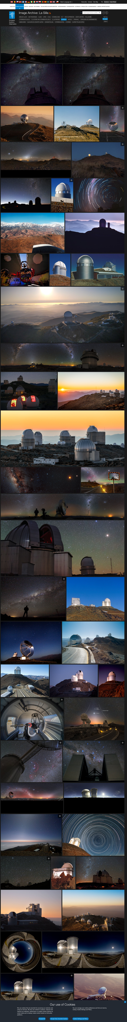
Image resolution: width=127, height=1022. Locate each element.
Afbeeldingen (20, 6)
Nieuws (31, 6)
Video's (26, 6)
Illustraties (56, 19)
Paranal (76, 19)
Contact (90, 2)
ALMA (40, 17)
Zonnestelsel (49, 22)
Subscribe (84, 2)
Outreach (78, 6)
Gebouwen (22, 22)
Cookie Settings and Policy (80, 1018)
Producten (84, 6)
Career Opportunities (103, 6)
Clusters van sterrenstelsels (41, 19)
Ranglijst (105, 19)
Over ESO (12, 6)
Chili (49, 17)
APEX (44, 17)
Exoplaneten (80, 17)
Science (106, 2)
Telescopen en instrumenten (49, 6)
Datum (105, 21)
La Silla (63, 19)
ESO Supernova (69, 17)
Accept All (42, 1018)
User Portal (113, 2)
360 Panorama (32, 17)
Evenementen (70, 6)
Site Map (95, 2)
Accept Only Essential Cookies (59, 1018)
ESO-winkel (37, 6)
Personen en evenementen (89, 19)
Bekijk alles (23, 17)
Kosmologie (56, 17)
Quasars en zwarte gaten (35, 22)
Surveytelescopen (78, 22)
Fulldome (88, 17)
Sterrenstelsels (24, 19)
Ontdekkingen (62, 6)
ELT (62, 17)
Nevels (70, 19)
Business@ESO (92, 6)
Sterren (68, 22)
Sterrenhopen (59, 22)
